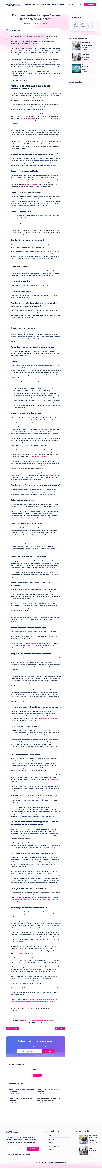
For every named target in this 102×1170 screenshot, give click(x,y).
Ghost (64, 1162)
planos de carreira (54, 779)
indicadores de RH (29, 118)
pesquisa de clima (32, 643)
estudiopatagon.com (29, 1142)
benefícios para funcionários (30, 184)
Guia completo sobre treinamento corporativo (87, 56)
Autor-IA (51, 1149)
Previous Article (12, 1029)
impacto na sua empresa (39, 1020)
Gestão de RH (46, 4)
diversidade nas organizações (49, 718)
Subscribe (91, 4)
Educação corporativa (32, 4)
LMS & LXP (52, 1139)
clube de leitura (47, 899)
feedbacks (17, 742)
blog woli (29, 1020)
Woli (53, 1020)
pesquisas (50, 475)
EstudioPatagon (49, 1162)
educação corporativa (23, 899)
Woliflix (51, 1142)
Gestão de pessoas (58, 4)
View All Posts (37, 1075)
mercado (21, 953)
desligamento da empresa (39, 456)
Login (81, 4)
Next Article (60, 1029)
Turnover (49, 1020)
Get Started (48, 1051)
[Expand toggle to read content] (58, 31)
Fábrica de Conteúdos (55, 1146)
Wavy (37, 1162)
